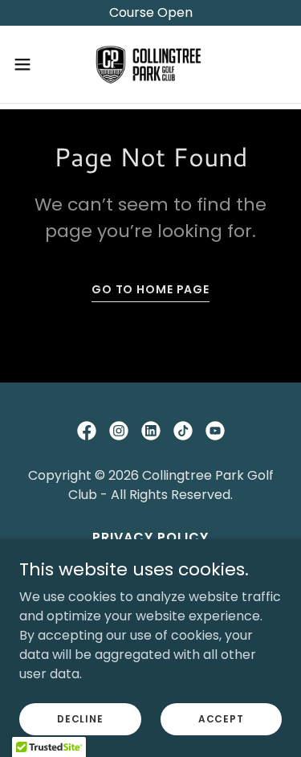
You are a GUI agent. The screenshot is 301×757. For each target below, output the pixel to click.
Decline (80, 718)
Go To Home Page (150, 289)
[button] (28, 64)
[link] (151, 64)
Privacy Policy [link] (150, 537)
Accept (221, 718)
